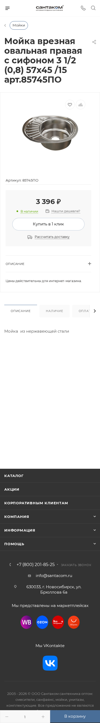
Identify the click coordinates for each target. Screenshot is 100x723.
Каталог (14, 476)
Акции (11, 489)
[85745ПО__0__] (50, 133)
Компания (16, 516)
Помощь (14, 544)
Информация (19, 530)
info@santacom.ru (54, 575)
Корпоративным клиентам (36, 503)
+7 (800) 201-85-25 (36, 565)
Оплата (86, 311)
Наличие (54, 311)
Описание (20, 311)
